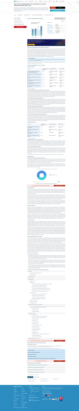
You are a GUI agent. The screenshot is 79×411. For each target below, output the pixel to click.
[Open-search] (77, 1)
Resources (45, 1)
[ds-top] (57, 11)
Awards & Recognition (17, 395)
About (37, 1)
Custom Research (31, 1)
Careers (15, 402)
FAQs (22, 395)
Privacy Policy (16, 404)
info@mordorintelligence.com (34, 397)
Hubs (22, 400)
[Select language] (56, 1)
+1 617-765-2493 (61, 1)
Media (15, 393)
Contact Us (23, 398)
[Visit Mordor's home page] (19, 1)
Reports (26, 1)
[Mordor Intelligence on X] (46, 396)
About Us (15, 389)
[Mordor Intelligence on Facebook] (44, 396)
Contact (54, 1)
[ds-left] (20, 27)
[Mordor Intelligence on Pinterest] (48, 396)
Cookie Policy (23, 404)
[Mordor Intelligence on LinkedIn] (42, 396)
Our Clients (15, 391)
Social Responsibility (24, 393)
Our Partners (23, 391)
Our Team (23, 389)
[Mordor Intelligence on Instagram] (49, 396)
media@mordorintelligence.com (35, 400)
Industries (50, 1)
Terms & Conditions (24, 402)
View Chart (31, 44)
